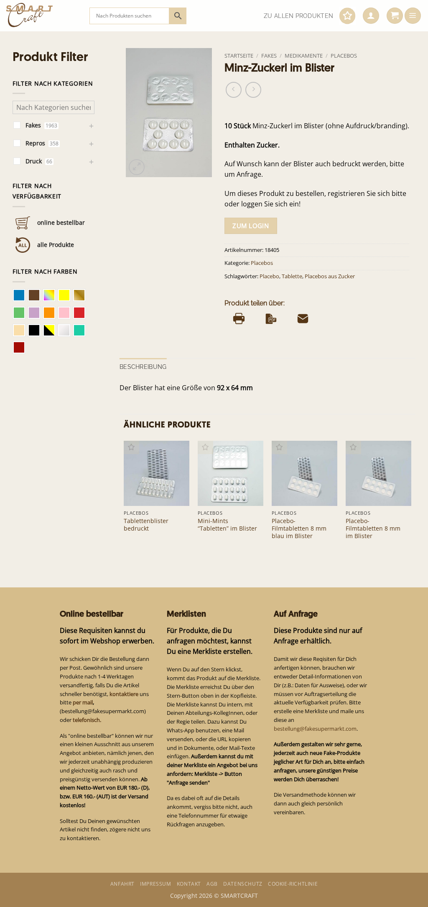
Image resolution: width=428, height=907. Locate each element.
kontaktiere (124, 694)
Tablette (292, 276)
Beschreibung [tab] (143, 366)
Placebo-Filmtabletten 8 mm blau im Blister (299, 528)
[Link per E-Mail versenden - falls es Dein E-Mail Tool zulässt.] (303, 318)
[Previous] (124, 498)
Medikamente (304, 55)
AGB (212, 883)
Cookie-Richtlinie (293, 883)
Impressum (155, 883)
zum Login (250, 225)
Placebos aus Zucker (330, 276)
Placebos (344, 55)
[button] (371, 16)
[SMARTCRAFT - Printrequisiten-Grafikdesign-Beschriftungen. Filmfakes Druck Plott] (41, 15)
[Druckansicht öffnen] (239, 318)
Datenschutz (242, 883)
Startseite (238, 55)
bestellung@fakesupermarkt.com (315, 728)
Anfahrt (122, 883)
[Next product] (234, 90)
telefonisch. (87, 720)
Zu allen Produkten (298, 16)
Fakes (269, 55)
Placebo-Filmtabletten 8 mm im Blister (373, 528)
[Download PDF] (271, 318)
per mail (83, 702)
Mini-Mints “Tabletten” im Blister (227, 524)
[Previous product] (253, 90)
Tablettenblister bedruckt (146, 524)
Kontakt (189, 883)
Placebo (269, 276)
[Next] (411, 498)
